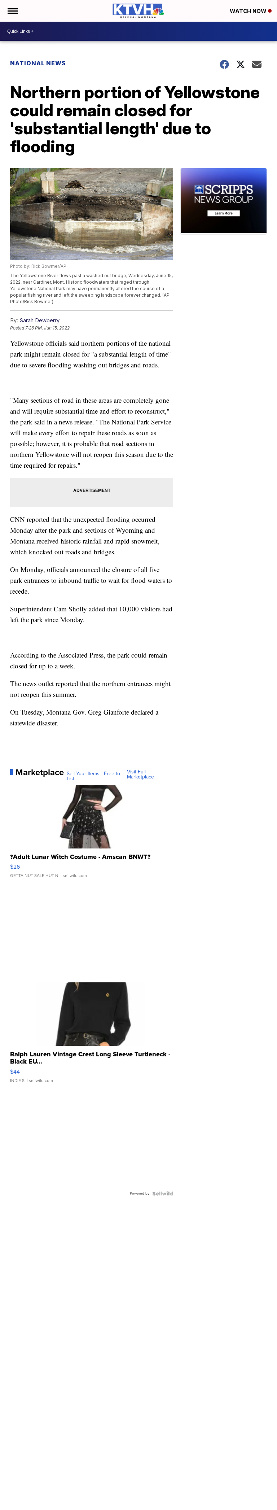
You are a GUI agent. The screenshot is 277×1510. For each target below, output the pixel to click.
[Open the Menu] (12, 11)
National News (38, 63)
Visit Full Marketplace (140, 774)
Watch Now (249, 11)
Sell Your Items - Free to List (93, 776)
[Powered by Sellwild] (162, 1193)
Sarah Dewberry (39, 320)
